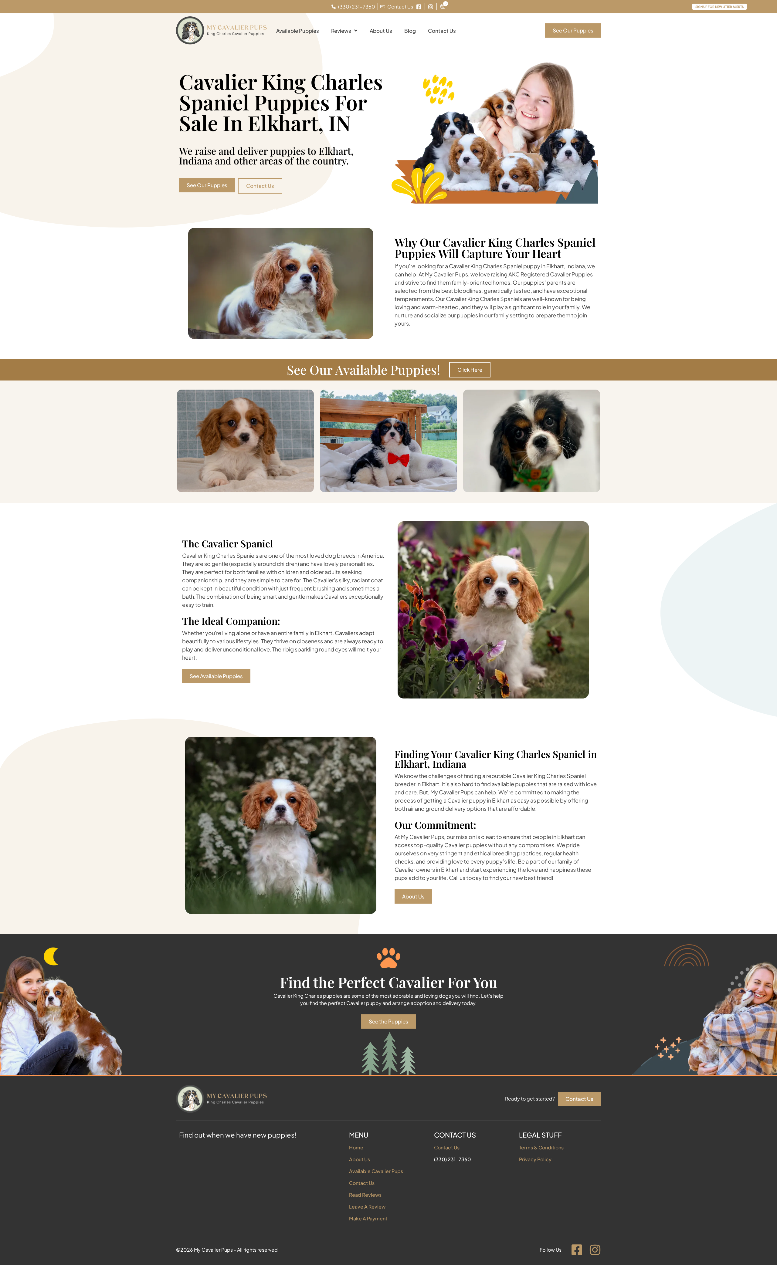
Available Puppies (297, 30)
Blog (410, 30)
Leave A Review (367, 1206)
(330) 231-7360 (452, 1159)
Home (356, 1147)
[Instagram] (595, 1250)
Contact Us (442, 30)
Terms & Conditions (541, 1147)
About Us (381, 30)
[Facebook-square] (577, 1250)
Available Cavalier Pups (376, 1171)
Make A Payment (368, 1218)
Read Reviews (365, 1195)
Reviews (341, 30)
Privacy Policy (535, 1159)
